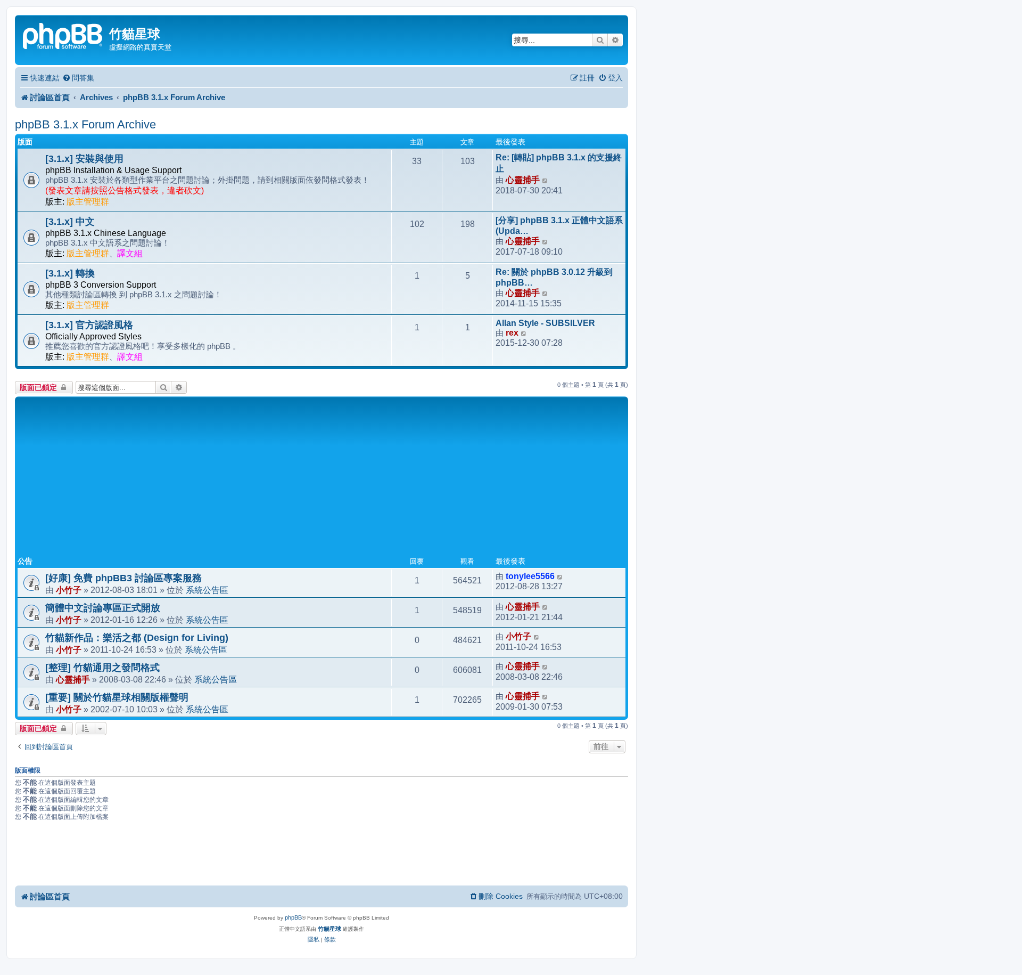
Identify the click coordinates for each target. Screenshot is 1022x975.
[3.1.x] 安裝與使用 (84, 158)
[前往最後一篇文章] (560, 576)
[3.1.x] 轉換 (70, 273)
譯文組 (130, 253)
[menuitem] (78, 78)
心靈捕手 (523, 179)
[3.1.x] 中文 (70, 221)
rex (512, 332)
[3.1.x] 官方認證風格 (89, 325)
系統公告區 (207, 590)
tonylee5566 (530, 576)
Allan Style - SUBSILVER (545, 323)
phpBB (293, 917)
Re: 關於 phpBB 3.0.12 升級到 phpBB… (554, 277)
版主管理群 (88, 201)
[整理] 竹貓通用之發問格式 (102, 667)
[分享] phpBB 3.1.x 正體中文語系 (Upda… (559, 225)
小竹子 (68, 590)
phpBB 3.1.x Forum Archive (85, 124)
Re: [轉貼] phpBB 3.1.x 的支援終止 (559, 163)
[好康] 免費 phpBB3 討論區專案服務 (123, 578)
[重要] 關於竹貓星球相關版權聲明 (116, 697)
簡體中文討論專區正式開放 (102, 608)
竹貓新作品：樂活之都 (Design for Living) (136, 637)
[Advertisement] (321, 479)
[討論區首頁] (63, 35)
